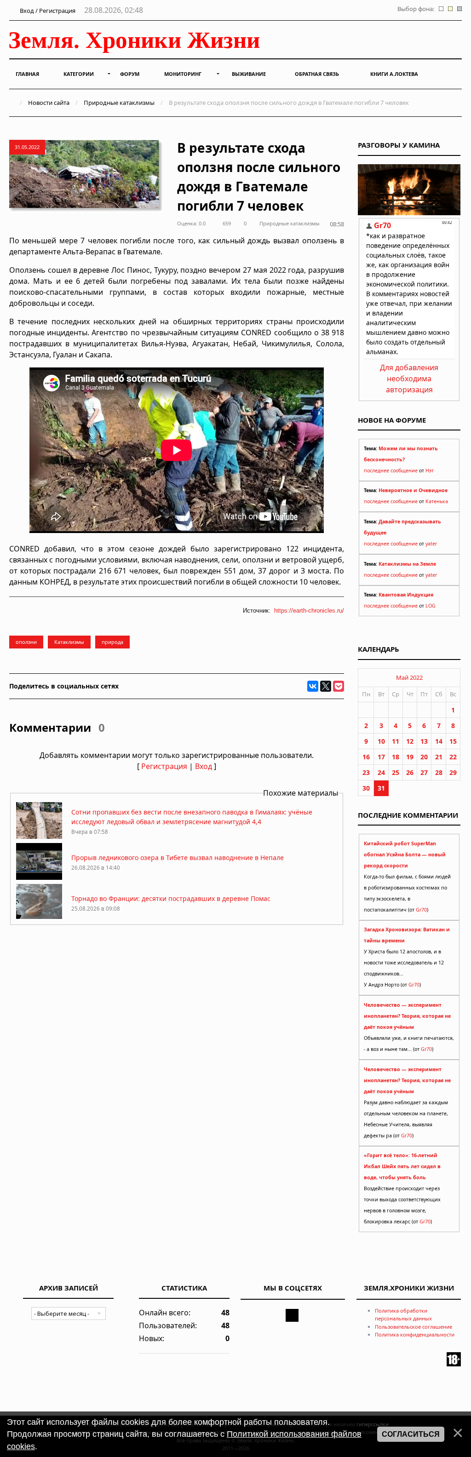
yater (431, 543)
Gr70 (421, 909)
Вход (203, 766)
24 (381, 772)
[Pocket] (338, 686)
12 (410, 741)
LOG (430, 605)
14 (438, 741)
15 (453, 741)
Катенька (436, 501)
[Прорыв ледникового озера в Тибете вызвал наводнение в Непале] (39, 877)
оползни (26, 641)
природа (112, 641)
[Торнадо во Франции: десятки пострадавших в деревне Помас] (39, 918)
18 (395, 756)
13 (424, 741)
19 (410, 756)
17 (381, 756)
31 (381, 788)
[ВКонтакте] (312, 686)
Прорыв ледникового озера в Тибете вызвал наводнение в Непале (177, 857)
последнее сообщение (391, 470)
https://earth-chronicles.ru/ (309, 610)
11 (395, 741)
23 (366, 772)
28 (438, 772)
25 (395, 772)
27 (424, 772)
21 (438, 756)
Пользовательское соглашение (413, 1326)
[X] (325, 686)
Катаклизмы (69, 641)
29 (453, 772)
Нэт (429, 470)
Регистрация (164, 766)
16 (366, 756)
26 (410, 772)
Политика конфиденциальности (414, 1334)
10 (381, 741)
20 (424, 756)
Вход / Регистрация (46, 10)
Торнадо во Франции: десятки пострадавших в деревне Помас (170, 898)
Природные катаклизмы (119, 102)
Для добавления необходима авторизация (409, 378)
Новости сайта (48, 102)
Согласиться (411, 1434)
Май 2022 (409, 677)
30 (366, 788)
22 (453, 756)
